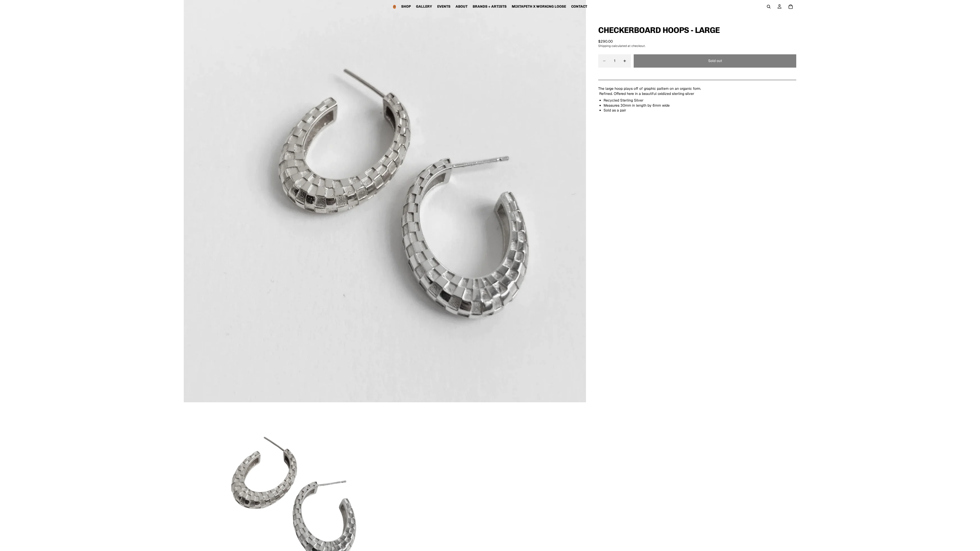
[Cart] (790, 6)
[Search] (768, 6)
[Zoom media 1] (385, 201)
